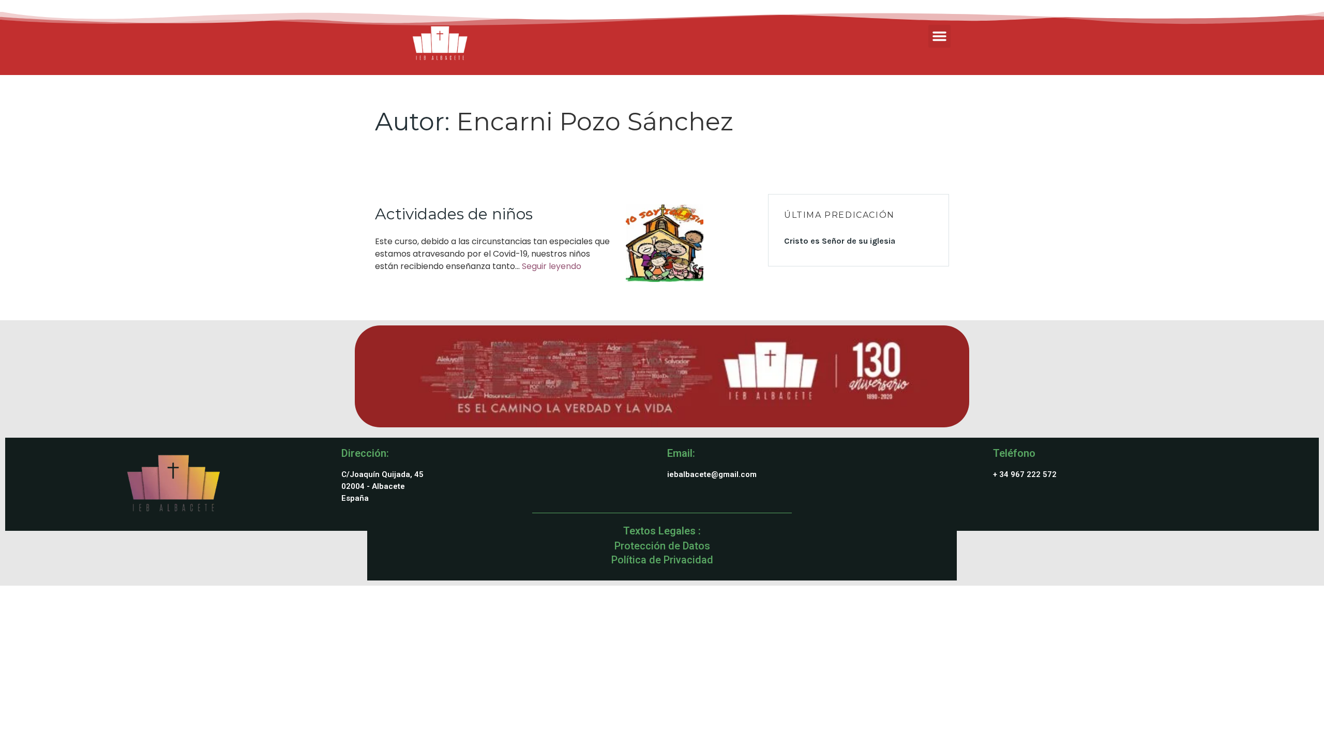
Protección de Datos (662, 546)
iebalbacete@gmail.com (712, 474)
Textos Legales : (662, 531)
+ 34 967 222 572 (1025, 474)
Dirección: (365, 453)
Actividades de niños (454, 214)
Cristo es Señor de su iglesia (839, 241)
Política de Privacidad (662, 560)
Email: (681, 453)
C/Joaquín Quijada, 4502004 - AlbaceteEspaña (382, 486)
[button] (939, 36)
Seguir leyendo (551, 266)
